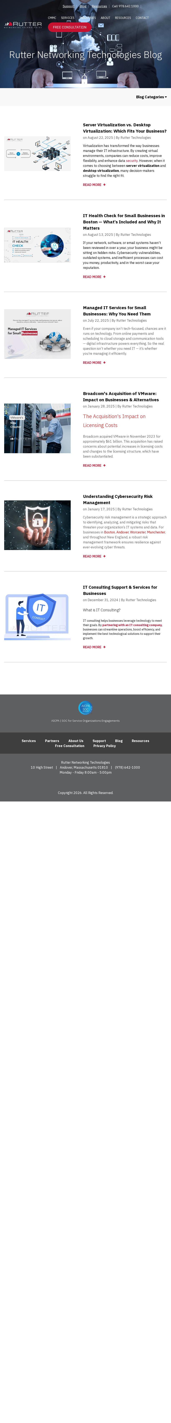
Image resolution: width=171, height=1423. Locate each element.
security (132, 161)
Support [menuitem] (68, 6)
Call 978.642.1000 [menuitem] (125, 6)
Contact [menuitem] (142, 18)
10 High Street (42, 767)
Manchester (156, 532)
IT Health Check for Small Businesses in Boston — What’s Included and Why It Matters (124, 222)
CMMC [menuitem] (52, 18)
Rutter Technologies (136, 137)
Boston (109, 532)
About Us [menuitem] (75, 741)
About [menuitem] (105, 18)
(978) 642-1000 (127, 767)
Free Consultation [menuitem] (69, 746)
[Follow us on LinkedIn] (86, 782)
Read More (92, 185)
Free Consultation (70, 27)
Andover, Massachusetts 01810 (84, 767)
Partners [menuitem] (52, 741)
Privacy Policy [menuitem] (104, 746)
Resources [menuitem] (99, 6)
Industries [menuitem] (87, 18)
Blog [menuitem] (83, 6)
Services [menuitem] (67, 18)
